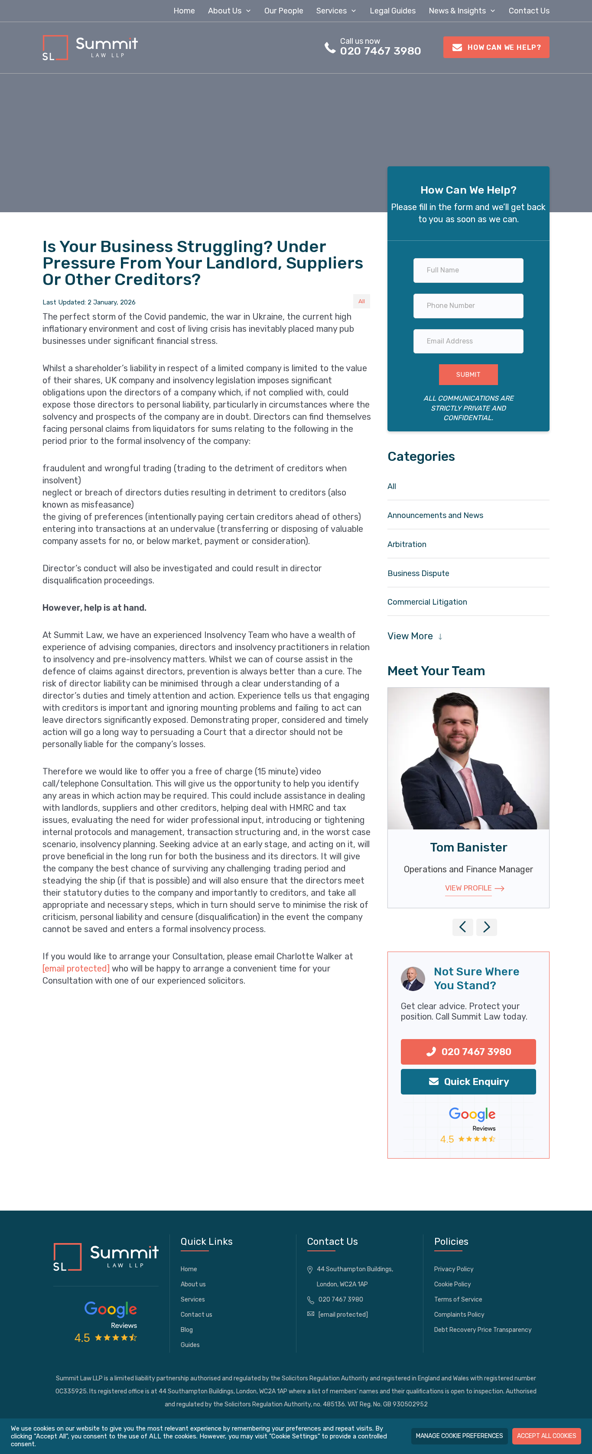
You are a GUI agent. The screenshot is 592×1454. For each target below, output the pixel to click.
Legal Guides (393, 11)
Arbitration (406, 544)
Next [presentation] (489, 932)
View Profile (468, 888)
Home (184, 11)
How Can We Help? (503, 47)
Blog (187, 1330)
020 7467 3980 (381, 51)
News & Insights (457, 11)
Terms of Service (458, 1299)
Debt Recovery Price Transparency (483, 1330)
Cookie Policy (452, 1284)
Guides (190, 1345)
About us (224, 11)
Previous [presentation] (465, 932)
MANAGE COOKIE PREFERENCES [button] (459, 1436)
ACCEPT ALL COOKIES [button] (546, 1436)
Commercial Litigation (427, 602)
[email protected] (76, 968)
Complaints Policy (459, 1314)
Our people (283, 11)
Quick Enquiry (475, 1082)
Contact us (529, 11)
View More (410, 636)
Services (331, 11)
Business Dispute (418, 573)
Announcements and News (435, 515)
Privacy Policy (454, 1269)
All (361, 301)
